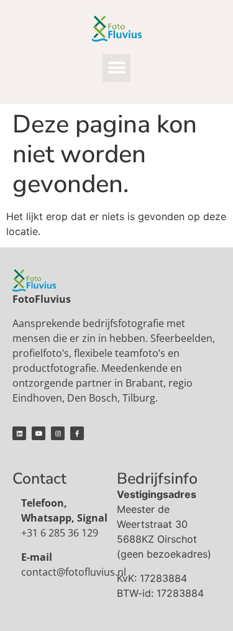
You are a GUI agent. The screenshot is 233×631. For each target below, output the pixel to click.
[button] (116, 68)
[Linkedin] (19, 433)
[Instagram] (58, 433)
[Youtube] (38, 433)
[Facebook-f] (77, 433)
